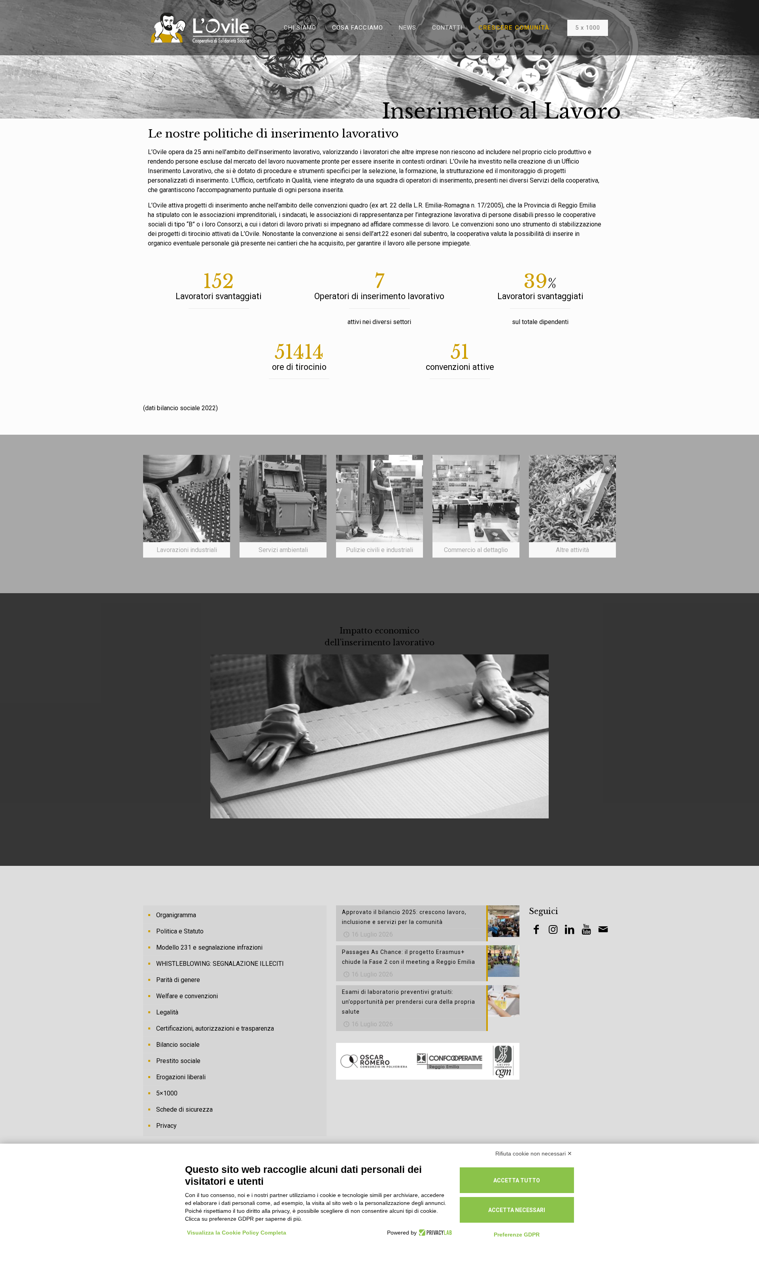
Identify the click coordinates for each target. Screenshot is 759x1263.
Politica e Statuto (180, 931)
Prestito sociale (178, 1061)
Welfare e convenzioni (187, 996)
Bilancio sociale (178, 1044)
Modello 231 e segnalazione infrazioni (209, 947)
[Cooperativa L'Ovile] (200, 27)
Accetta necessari (516, 1210)
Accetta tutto (516, 1180)
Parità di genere (178, 980)
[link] (186, 506)
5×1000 (166, 1093)
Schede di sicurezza (184, 1109)
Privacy (166, 1125)
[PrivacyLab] (434, 1233)
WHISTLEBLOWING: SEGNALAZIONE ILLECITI (220, 963)
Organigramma (176, 915)
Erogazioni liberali (181, 1077)
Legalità (167, 1012)
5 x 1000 (587, 27)
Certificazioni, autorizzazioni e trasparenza (215, 1028)
